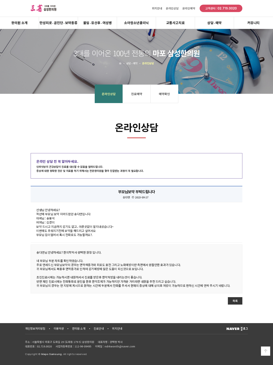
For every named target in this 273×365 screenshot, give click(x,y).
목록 (235, 301)
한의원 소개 (19, 22)
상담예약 (214, 22)
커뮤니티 (253, 22)
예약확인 (164, 94)
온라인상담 (172, 8)
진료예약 (136, 94)
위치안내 (157, 8)
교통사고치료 (175, 22)
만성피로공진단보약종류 (58, 22)
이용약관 (59, 328)
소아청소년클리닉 (136, 22)
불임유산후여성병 (97, 22)
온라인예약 (188, 8)
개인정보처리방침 (35, 328)
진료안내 (99, 328)
